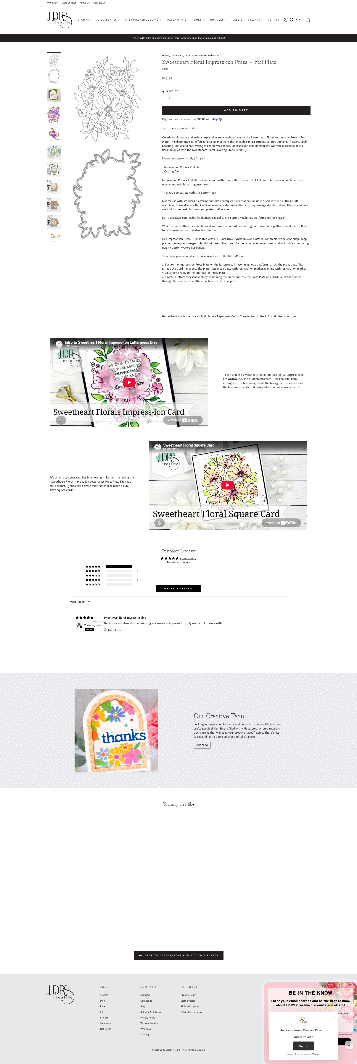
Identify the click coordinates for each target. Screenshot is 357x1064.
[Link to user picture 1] (112, 637)
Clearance (105, 1023)
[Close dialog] (353, 986)
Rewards (255, 19)
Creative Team (188, 994)
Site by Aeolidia (197, 1049)
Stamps (83, 19)
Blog (142, 1006)
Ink (101, 1011)
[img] (85, 617)
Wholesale (52, 2)
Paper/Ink (175, 19)
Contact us (146, 1000)
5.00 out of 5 (188, 558)
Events (273, 19)
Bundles (217, 19)
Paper (103, 1006)
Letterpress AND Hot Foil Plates (202, 55)
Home (165, 55)
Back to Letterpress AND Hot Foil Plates (181, 955)
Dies (102, 1000)
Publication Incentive (191, 1011)
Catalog (144, 1034)
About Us (85, 2)
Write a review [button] (178, 588)
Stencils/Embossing (142, 19)
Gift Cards (105, 1028)
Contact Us (99, 2)
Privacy (185, 1049)
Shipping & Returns (150, 1011)
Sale (236, 19)
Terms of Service (149, 1023)
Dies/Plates (107, 19)
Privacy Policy (147, 1017)
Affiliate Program (190, 1006)
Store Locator (68, 2)
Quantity (171, 91)
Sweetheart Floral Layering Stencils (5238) (219, 150)
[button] (93, 566)
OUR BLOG (202, 745)
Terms (177, 1049)
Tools (197, 19)
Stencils (104, 1017)
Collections (177, 55)
